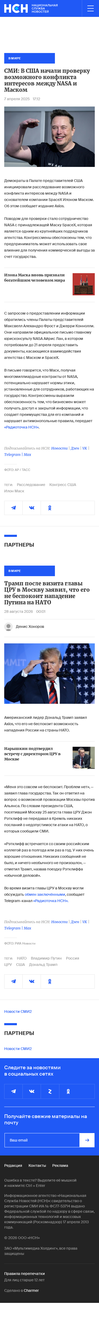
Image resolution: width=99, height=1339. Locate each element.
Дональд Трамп (43, 964)
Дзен (75, 448)
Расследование (31, 484)
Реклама (60, 1165)
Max (27, 454)
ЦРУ (8, 964)
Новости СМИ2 (18, 1011)
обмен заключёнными (45, 894)
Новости (59, 448)
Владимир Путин (46, 958)
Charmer (31, 1290)
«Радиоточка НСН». (50, 900)
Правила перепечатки (24, 1273)
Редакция (13, 1165)
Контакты (37, 1165)
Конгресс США (62, 484)
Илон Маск (14, 491)
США (20, 964)
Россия (72, 958)
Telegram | (14, 454)
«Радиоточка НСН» (21, 427)
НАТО (22, 958)
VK (84, 448)
